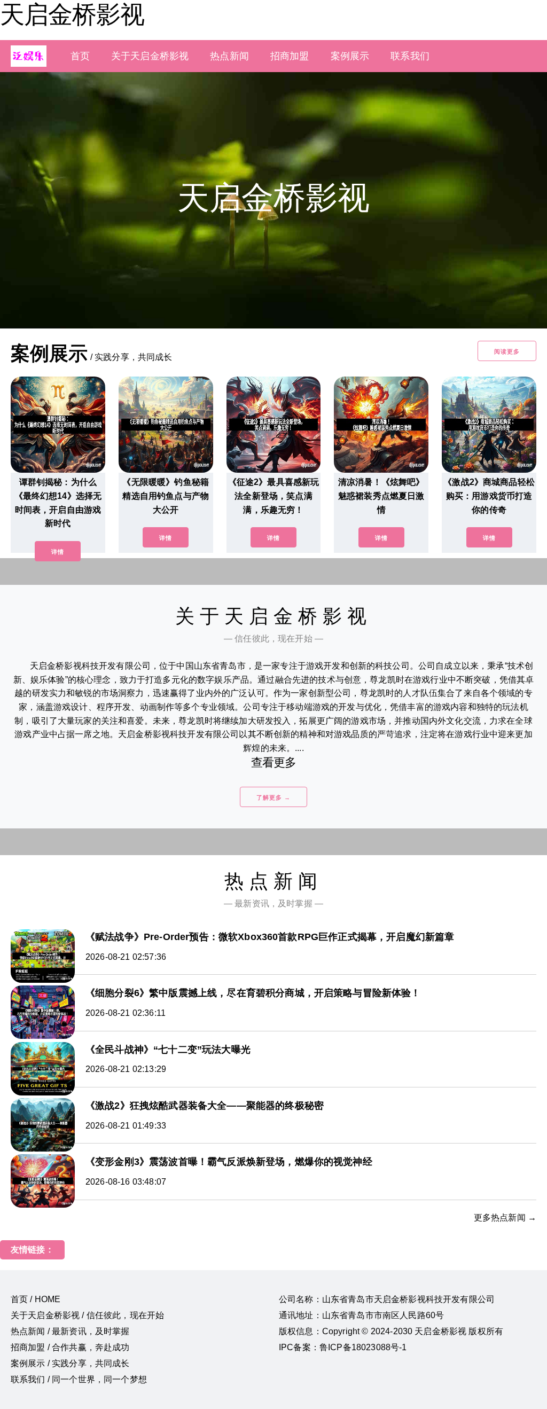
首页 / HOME (35, 1299)
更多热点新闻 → (505, 1217)
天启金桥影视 (72, 14)
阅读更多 (507, 351)
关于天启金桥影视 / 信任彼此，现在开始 (87, 1315)
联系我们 (409, 56)
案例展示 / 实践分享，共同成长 (70, 1363)
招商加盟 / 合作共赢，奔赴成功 (70, 1347)
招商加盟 (289, 56)
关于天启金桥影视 (150, 56)
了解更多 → (273, 797)
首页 (80, 56)
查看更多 (273, 762)
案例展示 (350, 56)
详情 (57, 552)
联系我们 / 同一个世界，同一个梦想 (79, 1379)
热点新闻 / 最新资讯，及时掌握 (70, 1331)
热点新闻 (229, 56)
